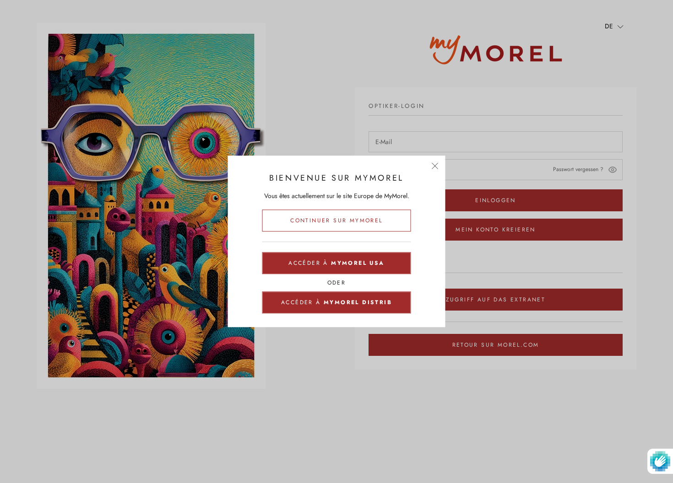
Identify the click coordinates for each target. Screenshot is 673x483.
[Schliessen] (435, 165)
